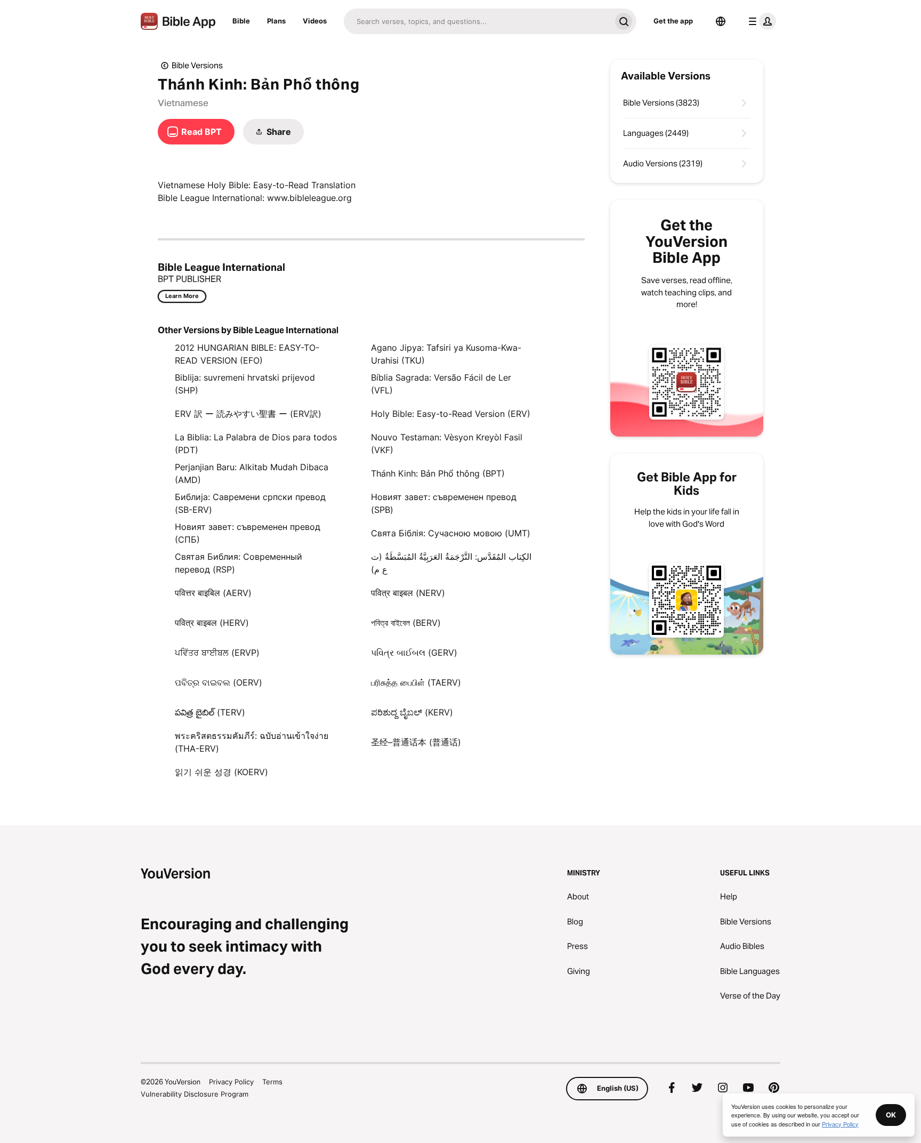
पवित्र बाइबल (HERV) (212, 622)
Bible (241, 21)
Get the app (673, 21)
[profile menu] (760, 21)
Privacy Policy (231, 1081)
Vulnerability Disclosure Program (194, 1094)
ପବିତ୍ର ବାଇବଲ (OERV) (218, 682)
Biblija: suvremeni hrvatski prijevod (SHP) (245, 384)
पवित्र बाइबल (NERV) (408, 592)
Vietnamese (183, 103)
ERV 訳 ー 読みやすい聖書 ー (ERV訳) (248, 413)
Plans (276, 21)
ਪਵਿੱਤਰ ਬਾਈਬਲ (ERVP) (217, 652)
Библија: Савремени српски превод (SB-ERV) (250, 503)
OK (891, 1114)
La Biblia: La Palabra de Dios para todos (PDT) (256, 443)
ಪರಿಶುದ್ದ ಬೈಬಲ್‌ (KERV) (412, 712)
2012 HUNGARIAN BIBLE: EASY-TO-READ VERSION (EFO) (247, 354)
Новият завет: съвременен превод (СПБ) (247, 533)
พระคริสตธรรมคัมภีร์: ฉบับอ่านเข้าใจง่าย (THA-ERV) (251, 742)
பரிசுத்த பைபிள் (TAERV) (416, 682)
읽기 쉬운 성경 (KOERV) (221, 772)
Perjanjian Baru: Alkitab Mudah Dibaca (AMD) (251, 473)
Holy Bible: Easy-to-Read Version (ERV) (450, 413)
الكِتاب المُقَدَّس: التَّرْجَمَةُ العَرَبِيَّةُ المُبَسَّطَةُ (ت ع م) (451, 563)
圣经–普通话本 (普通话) (416, 742)
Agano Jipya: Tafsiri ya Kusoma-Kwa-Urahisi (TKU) (446, 354)
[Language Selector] (720, 21)
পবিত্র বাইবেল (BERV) (406, 622)
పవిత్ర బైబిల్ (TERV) (210, 712)
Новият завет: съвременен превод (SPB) (443, 503)
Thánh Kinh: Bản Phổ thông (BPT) (438, 473)
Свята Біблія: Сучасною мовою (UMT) (450, 533)
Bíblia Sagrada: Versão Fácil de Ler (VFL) (441, 384)
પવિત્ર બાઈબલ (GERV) (414, 652)
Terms (272, 1081)
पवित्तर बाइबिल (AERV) (213, 592)
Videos (315, 21)
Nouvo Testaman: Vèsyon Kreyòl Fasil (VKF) (446, 443)
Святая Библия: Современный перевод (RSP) (238, 563)
